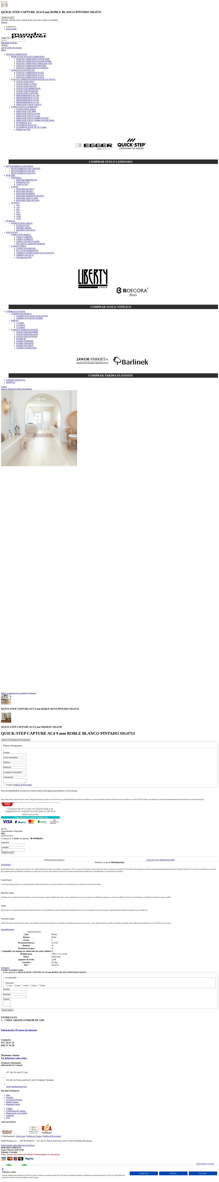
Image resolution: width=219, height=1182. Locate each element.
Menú (3, 50)
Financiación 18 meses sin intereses (19, 1030)
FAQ (8, 1118)
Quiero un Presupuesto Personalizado (16, 740)
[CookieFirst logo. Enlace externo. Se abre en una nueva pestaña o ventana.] (3, 1169)
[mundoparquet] (30, 38)
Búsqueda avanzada (9, 43)
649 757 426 (22, 1072)
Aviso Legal (20, 1136)
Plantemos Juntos (13, 1104)
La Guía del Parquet (14, 1100)
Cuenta (4, 387)
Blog (8, 1095)
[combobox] (12, 40)
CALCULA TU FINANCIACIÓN (160, 860)
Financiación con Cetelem (16, 1113)
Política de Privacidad (23, 785)
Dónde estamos (12, 1102)
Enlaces (4, 22)
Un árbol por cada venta (14, 1058)
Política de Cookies (34, 1136)
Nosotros (9, 1097)
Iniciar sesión (11, 29)
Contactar (10, 1115)
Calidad (9, 1109)
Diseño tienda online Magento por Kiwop (17, 1145)
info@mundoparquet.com (16, 1086)
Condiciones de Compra (15, 1111)
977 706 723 (11, 1072)
